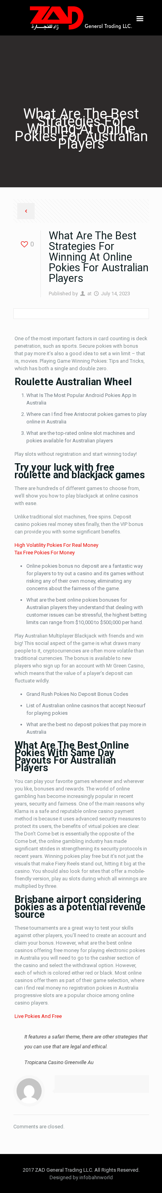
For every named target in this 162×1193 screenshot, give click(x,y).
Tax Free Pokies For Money (45, 552)
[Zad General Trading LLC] (81, 18)
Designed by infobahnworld (81, 1177)
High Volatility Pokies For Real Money (56, 545)
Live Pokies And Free (38, 1016)
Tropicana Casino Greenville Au (59, 1062)
